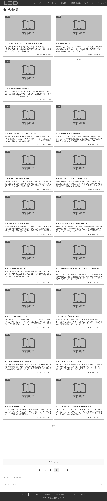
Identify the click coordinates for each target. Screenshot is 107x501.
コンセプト (22, 494)
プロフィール (72, 494)
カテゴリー (34, 494)
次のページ (54, 462)
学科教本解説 (59, 494)
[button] (101, 484)
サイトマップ (84, 494)
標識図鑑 (47, 494)
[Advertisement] (79, 75)
